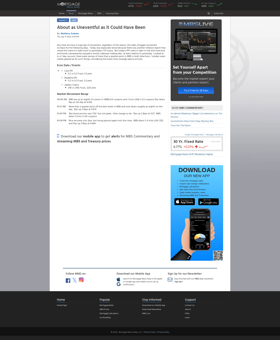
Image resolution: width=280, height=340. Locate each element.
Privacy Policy (163, 331)
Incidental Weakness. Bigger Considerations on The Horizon (196, 115)
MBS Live (146, 313)
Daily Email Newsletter (151, 309)
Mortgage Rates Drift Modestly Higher (192, 154)
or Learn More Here (196, 96)
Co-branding (105, 317)
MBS (99, 13)
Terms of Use (149, 331)
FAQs (187, 313)
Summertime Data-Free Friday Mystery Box (192, 121)
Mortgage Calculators (214, 134)
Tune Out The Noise (180, 125)
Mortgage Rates (85, 13)
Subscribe (218, 13)
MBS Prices (104, 309)
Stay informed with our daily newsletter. (194, 280)
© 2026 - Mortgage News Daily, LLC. (126, 331)
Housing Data (112, 13)
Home (61, 13)
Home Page (62, 305)
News (71, 13)
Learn (187, 317)
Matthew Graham (70, 33)
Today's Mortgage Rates (194, 134)
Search (188, 309)
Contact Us (190, 305)
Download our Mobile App (153, 305)
